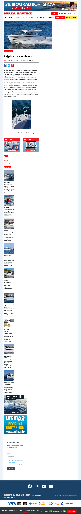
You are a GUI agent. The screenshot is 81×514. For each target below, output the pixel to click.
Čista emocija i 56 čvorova (7, 256)
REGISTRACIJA (67, 13)
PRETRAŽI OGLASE (71, 18)
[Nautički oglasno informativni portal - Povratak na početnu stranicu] (18, 13)
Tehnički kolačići (44, 511)
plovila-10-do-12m (9, 162)
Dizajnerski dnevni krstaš (8, 305)
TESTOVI (24, 18)
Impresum (54, 495)
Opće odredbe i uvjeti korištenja (71, 495)
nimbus (6, 160)
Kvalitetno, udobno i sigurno (7, 356)
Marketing (59, 495)
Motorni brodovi (8, 51)
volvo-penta (7, 164)
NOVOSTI (11, 18)
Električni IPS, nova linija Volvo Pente (8, 330)
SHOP (36, 18)
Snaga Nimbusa (7, 182)
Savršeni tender (7, 207)
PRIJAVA (61, 13)
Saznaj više (25, 512)
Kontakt (63, 495)
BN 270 (5, 60)
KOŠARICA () (55, 13)
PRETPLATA (43, 18)
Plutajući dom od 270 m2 (9, 382)
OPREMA (18, 18)
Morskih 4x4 (6, 280)
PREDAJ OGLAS (60, 18)
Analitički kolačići (57, 511)
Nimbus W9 (6, 230)
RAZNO (31, 18)
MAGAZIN (51, 18)
